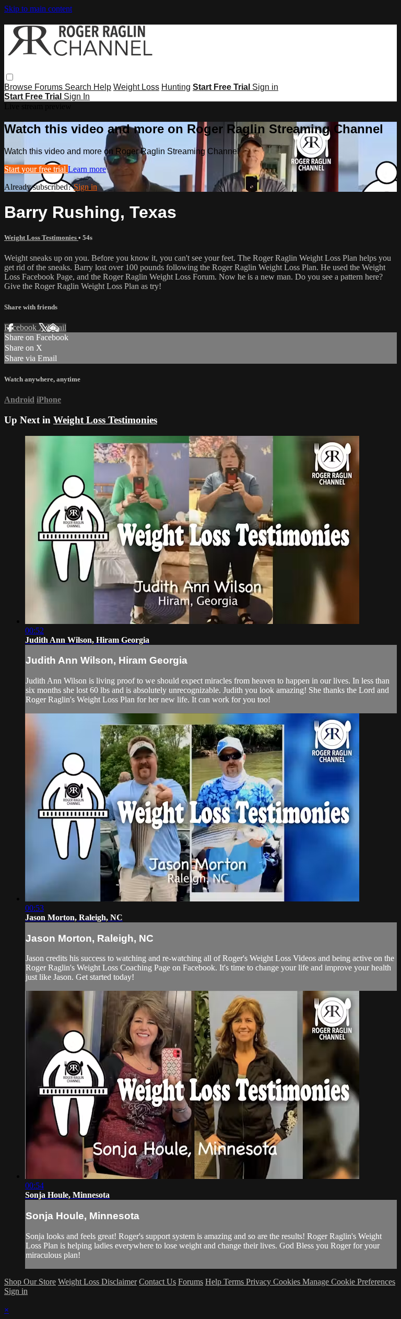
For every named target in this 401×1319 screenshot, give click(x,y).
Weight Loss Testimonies (41, 237)
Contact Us (157, 1281)
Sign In (77, 96)
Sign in (265, 87)
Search (79, 87)
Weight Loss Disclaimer (97, 1281)
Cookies (287, 1281)
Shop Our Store (30, 1281)
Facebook (21, 327)
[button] (9, 77)
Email (56, 327)
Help (102, 87)
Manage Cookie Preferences (348, 1281)
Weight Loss (136, 87)
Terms (234, 1281)
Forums (49, 87)
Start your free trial (36, 169)
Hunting (176, 87)
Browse (19, 87)
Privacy (259, 1281)
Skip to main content (38, 8)
